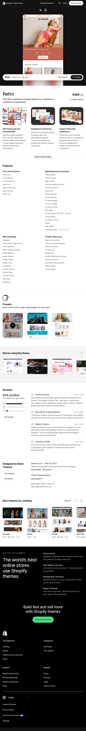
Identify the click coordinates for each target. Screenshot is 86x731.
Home (5, 659)
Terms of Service (9, 704)
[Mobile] (45, 10)
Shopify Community (10, 682)
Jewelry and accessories (13, 655)
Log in (65, 3)
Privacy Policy (8, 710)
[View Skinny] (62, 325)
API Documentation (10, 678)
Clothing (6, 647)
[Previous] (76, 353)
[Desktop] (40, 10)
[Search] (59, 3)
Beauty (5, 651)
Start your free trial (43, 619)
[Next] (81, 353)
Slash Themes (77, 99)
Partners (47, 678)
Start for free (76, 3)
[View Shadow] (37, 325)
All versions (47, 469)
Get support (9, 473)
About (46, 673)
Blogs (5, 686)
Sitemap (6, 721)
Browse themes (47, 3)
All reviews (9, 417)
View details (36, 469)
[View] (13, 367)
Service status (49, 686)
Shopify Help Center (11, 673)
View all (67, 501)
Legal (46, 682)
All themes (9, 479)
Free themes (49, 651)
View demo (63, 77)
